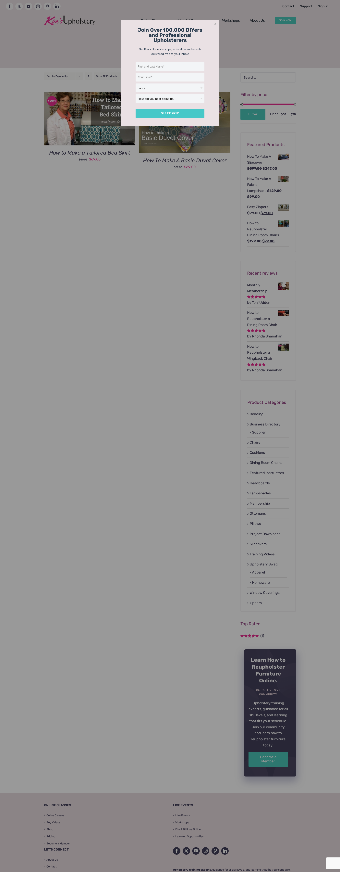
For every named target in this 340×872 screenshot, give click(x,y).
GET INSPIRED (170, 113)
